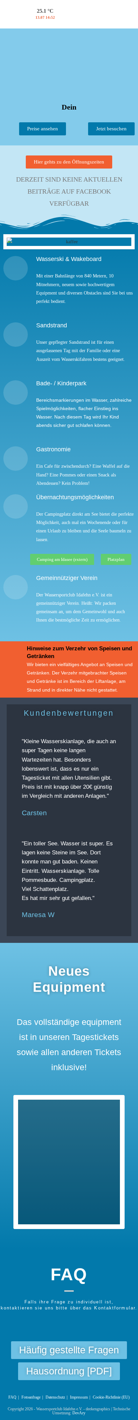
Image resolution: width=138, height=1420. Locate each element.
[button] (14, 242)
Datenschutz (55, 1397)
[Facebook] (73, 12)
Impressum (79, 1397)
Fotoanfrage (31, 1397)
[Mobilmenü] (132, 14)
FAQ (12, 1397)
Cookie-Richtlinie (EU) (111, 1397)
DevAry (78, 1413)
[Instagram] (93, 12)
